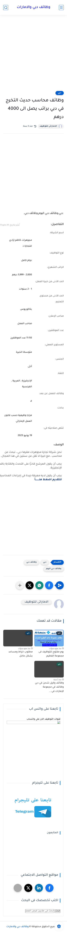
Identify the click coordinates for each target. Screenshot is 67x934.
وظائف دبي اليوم (53, 569)
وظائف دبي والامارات (33, 7)
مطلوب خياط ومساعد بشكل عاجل (20, 654)
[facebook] (49, 888)
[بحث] (5, 7)
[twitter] (28, 888)
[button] (49, 585)
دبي (59, 93)
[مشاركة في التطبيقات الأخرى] (20, 585)
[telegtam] (18, 888)
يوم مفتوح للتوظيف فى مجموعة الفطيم (51, 654)
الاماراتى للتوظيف (48, 126)
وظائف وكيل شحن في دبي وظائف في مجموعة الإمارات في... (49, 687)
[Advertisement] (33, 55)
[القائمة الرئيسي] (61, 7)
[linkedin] (39, 888)
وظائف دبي (31, 562)
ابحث (57, 911)
